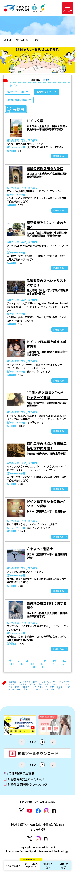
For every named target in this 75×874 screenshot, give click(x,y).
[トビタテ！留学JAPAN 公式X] (21, 810)
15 (42, 663)
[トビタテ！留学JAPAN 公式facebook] (38, 810)
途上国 (11, 689)
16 (52, 663)
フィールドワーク (39, 687)
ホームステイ (24, 682)
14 (32, 663)
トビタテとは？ (13, 865)
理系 (40, 684)
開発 (52, 687)
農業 (26, 689)
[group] (28, 725)
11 (64, 660)
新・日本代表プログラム (31, 864)
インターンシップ (47, 682)
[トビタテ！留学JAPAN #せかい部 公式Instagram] (38, 838)
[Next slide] (53, 742)
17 (62, 663)
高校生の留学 (48, 865)
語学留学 (12, 684)
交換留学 (22, 684)
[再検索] (16, 109)
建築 (17, 687)
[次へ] (43, 667)
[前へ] (10, 660)
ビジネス (60, 687)
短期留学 (12, 682)
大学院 (32, 684)
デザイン (65, 684)
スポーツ (55, 684)
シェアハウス (36, 689)
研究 (35, 682)
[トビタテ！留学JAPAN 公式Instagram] (46, 810)
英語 (69, 687)
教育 (10, 687)
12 (12, 663)
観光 (46, 689)
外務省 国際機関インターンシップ (25, 784)
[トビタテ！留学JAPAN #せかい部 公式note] (46, 839)
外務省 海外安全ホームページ (24, 779)
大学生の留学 (63, 865)
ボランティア (63, 682)
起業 (46, 684)
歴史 (60, 689)
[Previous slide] (22, 742)
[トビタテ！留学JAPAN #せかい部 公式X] (29, 838)
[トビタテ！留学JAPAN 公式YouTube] (29, 810)
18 (33, 667)
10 (54, 660)
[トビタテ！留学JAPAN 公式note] (54, 811)
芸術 (53, 689)
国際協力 (25, 687)
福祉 (19, 689)
